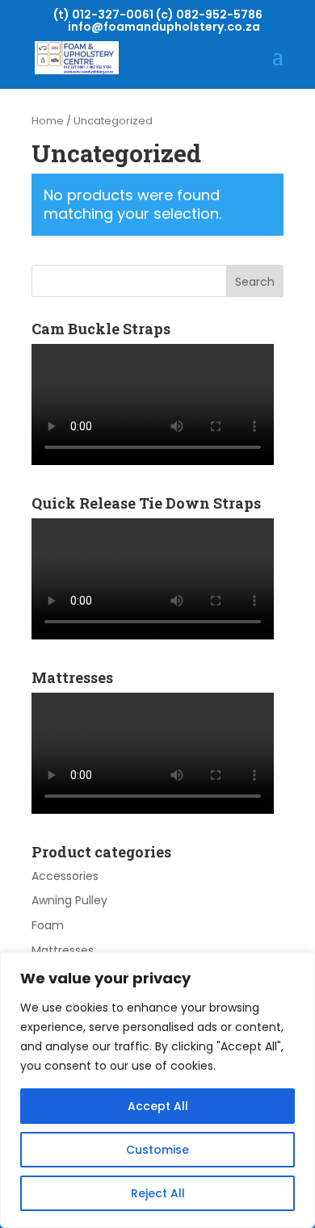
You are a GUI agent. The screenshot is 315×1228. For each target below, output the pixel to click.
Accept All (158, 1106)
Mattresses (63, 950)
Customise (157, 1150)
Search (255, 282)
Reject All (158, 1193)
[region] (157, 1090)
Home (48, 120)
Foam (48, 925)
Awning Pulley (69, 900)
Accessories (65, 876)
